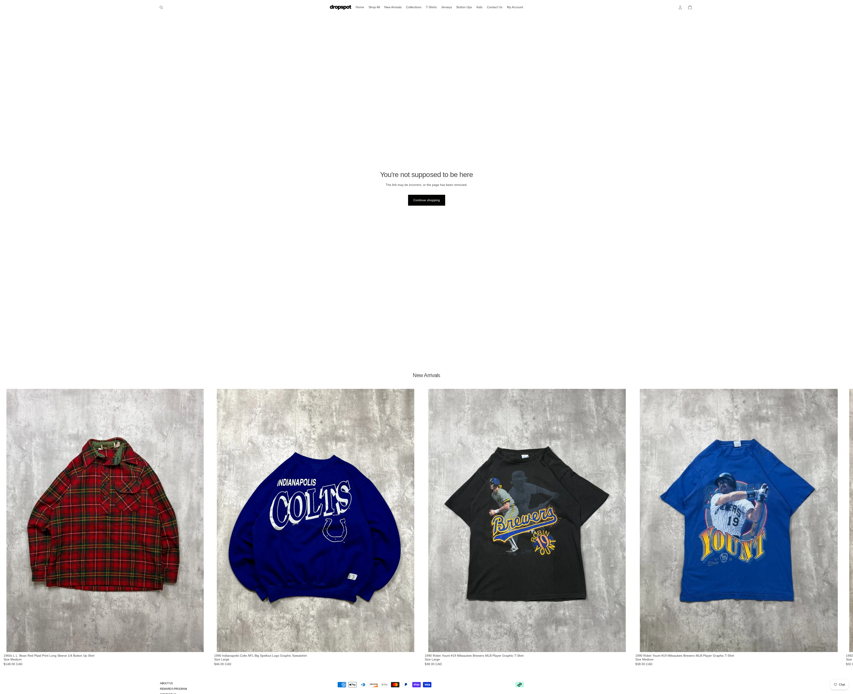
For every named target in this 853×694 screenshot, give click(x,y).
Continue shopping (426, 200)
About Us (166, 683)
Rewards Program (173, 688)
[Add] (204, 645)
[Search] (161, 7)
